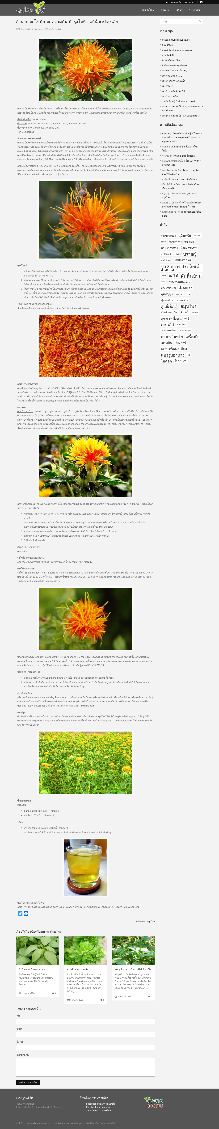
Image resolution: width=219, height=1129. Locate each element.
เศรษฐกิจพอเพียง (174, 348)
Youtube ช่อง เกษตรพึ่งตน (99, 1110)
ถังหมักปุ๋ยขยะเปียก (171, 60)
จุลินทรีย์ (185, 235)
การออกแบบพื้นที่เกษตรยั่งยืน (176, 39)
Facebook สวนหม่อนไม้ (98, 1107)
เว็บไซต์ (19, 1041)
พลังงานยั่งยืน (168, 287)
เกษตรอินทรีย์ (172, 336)
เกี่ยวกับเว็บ (189, 2)
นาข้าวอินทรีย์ (169, 248)
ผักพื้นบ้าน (191, 275)
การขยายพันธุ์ (168, 235)
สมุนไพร (52, 29)
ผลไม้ (173, 275)
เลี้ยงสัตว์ (180, 342)
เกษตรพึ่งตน (147, 10)
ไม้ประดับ (181, 361)
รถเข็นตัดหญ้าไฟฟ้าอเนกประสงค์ (178, 101)
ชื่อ (18, 1015)
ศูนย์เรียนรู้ (169, 306)
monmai (40, 29)
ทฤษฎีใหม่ (189, 241)
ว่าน (188, 294)
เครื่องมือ (192, 336)
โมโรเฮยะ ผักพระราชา (32, 969)
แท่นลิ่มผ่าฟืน (168, 55)
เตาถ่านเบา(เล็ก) (170, 96)
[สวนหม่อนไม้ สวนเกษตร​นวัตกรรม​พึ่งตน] (31, 2)
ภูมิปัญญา (167, 294)
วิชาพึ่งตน (194, 10)
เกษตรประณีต (185, 330)
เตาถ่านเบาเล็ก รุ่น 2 (172, 75)
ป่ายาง (163, 275)
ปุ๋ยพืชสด (165, 260)
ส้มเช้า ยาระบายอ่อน (78, 969)
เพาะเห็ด (166, 342)
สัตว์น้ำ (185, 312)
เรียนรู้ (179, 10)
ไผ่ (188, 355)
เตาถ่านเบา (167, 85)
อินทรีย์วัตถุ (181, 324)
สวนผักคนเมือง (169, 312)
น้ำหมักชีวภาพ (189, 248)
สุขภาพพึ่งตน (171, 318)
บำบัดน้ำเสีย (166, 253)
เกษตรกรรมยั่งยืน (168, 330)
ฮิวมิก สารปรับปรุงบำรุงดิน (175, 65)
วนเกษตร (179, 294)
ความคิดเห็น (22, 1054)
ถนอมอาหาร (175, 241)
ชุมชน (163, 241)
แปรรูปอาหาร (172, 355)
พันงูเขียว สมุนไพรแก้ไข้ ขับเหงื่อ (133, 969)
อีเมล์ (19, 1028)
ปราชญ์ (190, 254)
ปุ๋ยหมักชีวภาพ (181, 260)
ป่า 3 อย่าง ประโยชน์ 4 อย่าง (180, 267)
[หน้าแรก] (166, 2)
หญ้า (187, 318)
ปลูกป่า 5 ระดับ (169, 141)
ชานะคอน (197, 235)
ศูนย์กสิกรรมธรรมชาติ (174, 300)
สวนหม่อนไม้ (176, 2)
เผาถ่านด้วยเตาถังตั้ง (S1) (174, 70)
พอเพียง (165, 10)
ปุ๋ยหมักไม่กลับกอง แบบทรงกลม (177, 50)
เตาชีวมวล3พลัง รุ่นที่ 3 (173, 91)
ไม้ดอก (166, 360)
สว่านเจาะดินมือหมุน (187, 179)
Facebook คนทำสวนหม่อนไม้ (100, 1103)
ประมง (178, 253)
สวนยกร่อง (167, 44)
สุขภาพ (195, 312)
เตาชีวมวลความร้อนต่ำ (173, 80)
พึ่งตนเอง (185, 287)
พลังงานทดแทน (179, 282)
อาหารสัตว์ (167, 324)
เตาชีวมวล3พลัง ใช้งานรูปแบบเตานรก (181, 115)
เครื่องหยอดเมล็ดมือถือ (184, 155)
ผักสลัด (164, 281)
